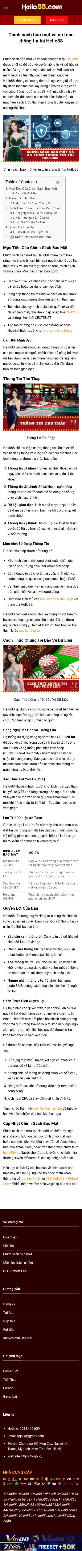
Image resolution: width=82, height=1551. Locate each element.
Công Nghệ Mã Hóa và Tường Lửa (36, 213)
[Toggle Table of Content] (56, 182)
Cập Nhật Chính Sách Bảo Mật (30, 237)
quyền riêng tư (29, 631)
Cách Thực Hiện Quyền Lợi (32, 232)
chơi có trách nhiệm (57, 330)
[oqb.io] (41, 7)
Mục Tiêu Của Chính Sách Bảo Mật (33, 188)
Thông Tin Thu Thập (22, 198)
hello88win (11, 1153)
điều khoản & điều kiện (56, 599)
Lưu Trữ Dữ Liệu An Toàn (31, 222)
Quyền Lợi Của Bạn (22, 227)
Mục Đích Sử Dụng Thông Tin (34, 203)
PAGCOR (72, 312)
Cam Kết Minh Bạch (27, 193)
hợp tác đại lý (31, 1179)
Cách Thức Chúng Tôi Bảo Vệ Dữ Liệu (35, 208)
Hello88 (72, 59)
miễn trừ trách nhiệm (47, 1108)
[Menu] (5, 7)
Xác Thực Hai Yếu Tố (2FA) (32, 217)
